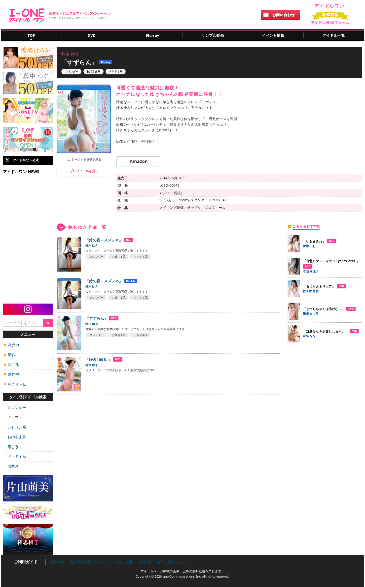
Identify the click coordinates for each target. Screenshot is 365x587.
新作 (9, 354)
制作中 (11, 374)
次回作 (11, 364)
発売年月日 (15, 384)
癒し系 (11, 446)
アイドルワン (27, 15)
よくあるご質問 (121, 561)
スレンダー (15, 407)
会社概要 (145, 561)
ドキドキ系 (15, 456)
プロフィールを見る (84, 171)
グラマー (13, 417)
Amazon (139, 161)
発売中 (11, 344)
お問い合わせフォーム (174, 561)
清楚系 (11, 466)
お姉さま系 (15, 436)
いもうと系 (15, 427)
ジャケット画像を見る (86, 159)
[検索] (48, 323)
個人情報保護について (87, 561)
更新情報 (58, 561)
